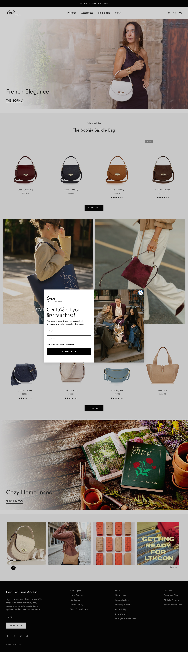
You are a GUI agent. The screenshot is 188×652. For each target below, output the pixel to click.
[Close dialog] (140, 293)
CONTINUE (69, 351)
